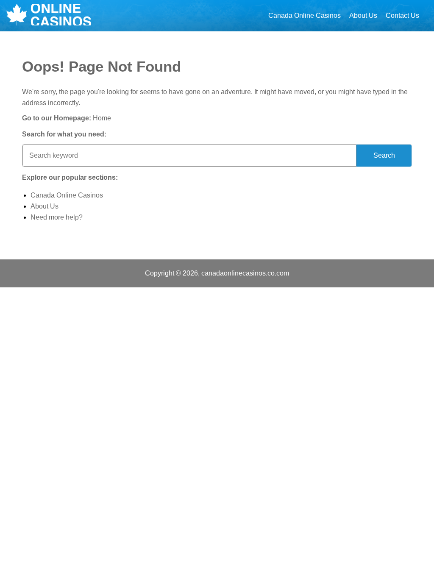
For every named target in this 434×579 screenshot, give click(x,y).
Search (384, 155)
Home (102, 118)
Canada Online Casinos (304, 15)
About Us (363, 15)
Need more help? (57, 217)
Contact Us (402, 15)
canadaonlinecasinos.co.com (245, 273)
